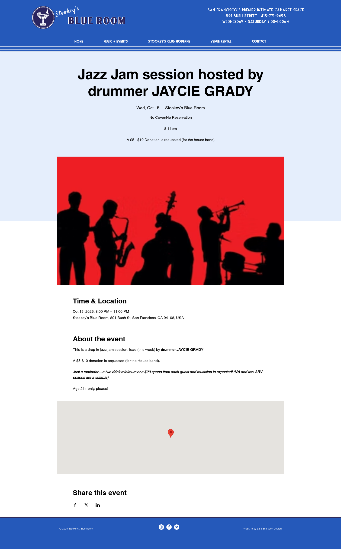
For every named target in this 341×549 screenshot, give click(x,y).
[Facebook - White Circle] (169, 527)
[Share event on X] (86, 505)
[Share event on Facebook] (75, 505)
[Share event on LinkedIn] (98, 505)
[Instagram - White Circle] (161, 527)
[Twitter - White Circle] (176, 527)
